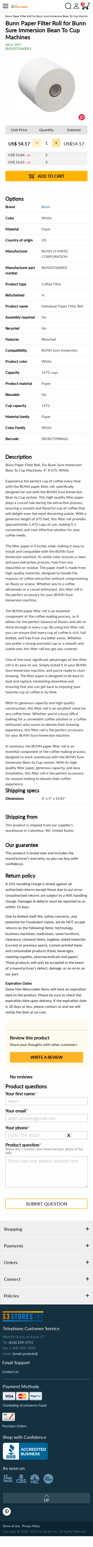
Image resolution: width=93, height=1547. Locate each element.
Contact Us (10, 1372)
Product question (22, 1145)
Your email (15, 1111)
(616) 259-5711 (21, 1342)
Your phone (16, 1128)
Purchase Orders (14, 1426)
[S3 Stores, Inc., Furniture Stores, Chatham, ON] (25, 1451)
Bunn (46, 206)
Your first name (20, 1094)
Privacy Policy (31, 1526)
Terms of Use (11, 1526)
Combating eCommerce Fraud (24, 1405)
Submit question (46, 1203)
